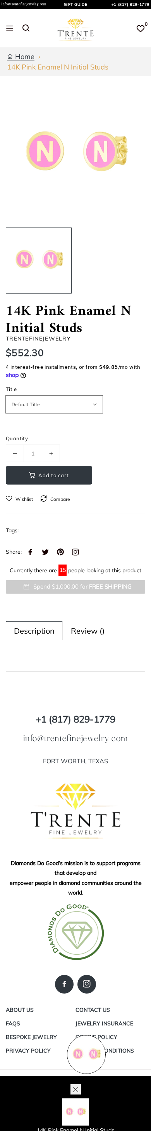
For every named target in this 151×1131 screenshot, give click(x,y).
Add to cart (53, 475)
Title (11, 389)
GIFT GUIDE (76, 4)
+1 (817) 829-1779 (130, 4)
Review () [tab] (88, 631)
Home (23, 57)
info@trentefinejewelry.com (24, 4)
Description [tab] (34, 631)
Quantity (17, 438)
